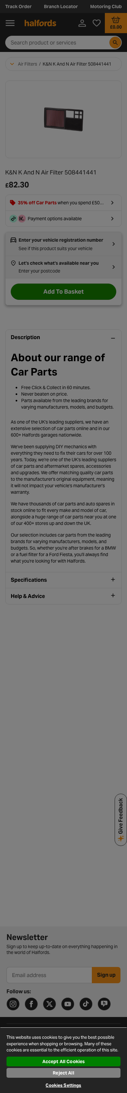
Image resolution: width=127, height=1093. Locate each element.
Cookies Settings (63, 1085)
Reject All (63, 1073)
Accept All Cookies (63, 1061)
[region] (63, 1060)
